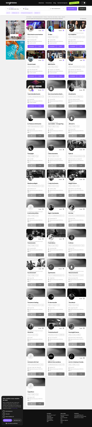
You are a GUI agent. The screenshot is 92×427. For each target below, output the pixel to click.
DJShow (70, 243)
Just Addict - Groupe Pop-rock (57, 124)
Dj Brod (70, 153)
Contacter (31, 46)
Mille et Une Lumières (54, 362)
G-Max (50, 34)
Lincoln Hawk (32, 64)
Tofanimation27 (53, 332)
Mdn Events (51, 64)
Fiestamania (31, 243)
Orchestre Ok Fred (33, 362)
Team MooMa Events (34, 94)
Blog (54, 3)
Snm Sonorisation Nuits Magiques (58, 94)
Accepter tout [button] (7, 420)
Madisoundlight (33, 183)
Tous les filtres (71, 8)
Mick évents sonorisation (35, 34)
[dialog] (12, 411)
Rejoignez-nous (74, 3)
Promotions (49, 3)
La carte (82, 8)
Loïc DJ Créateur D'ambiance (77, 362)
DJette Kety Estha (33, 213)
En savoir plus (15, 408)
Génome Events (73, 273)
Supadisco (31, 392)
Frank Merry (51, 243)
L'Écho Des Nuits (53, 153)
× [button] (21, 397)
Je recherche (11, 7)
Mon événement (56, 8)
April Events (51, 273)
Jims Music (71, 302)
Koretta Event (32, 273)
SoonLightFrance (73, 332)
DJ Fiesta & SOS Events (34, 124)
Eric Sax (70, 213)
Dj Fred (70, 64)
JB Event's (71, 124)
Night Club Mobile (53, 213)
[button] (12, 423)
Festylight (31, 153)
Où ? (25, 7)
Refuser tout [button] (17, 420)
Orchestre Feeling (33, 302)
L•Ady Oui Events (53, 183)
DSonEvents (72, 94)
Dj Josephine (72, 34)
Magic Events (72, 183)
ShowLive (30, 332)
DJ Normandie (52, 302)
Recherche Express (62, 3)
